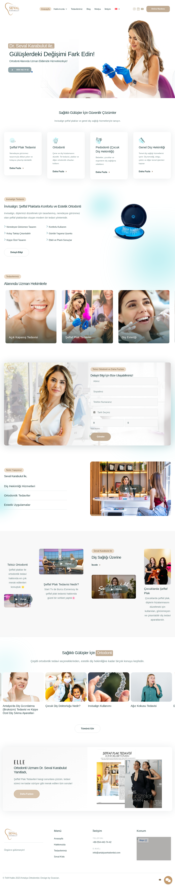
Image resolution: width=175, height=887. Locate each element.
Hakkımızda (59, 844)
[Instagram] (134, 9)
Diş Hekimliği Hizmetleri (19, 486)
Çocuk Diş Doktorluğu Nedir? (62, 705)
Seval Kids (59, 856)
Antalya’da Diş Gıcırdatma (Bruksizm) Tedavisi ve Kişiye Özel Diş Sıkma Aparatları (20, 709)
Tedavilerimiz (60, 850)
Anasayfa (58, 838)
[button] (158, 9)
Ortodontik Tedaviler (17, 495)
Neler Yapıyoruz (14, 470)
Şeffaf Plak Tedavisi (22, 337)
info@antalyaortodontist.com (106, 853)
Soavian (55, 878)
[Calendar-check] (138, 9)
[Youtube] (142, 9)
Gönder (101, 436)
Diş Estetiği (72, 337)
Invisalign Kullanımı (99, 705)
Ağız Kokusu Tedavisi (144, 705)
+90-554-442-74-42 (102, 842)
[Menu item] (117, 9)
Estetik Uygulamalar (17, 504)
